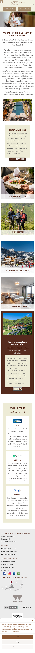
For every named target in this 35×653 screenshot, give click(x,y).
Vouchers (6, 570)
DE (31, 5)
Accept (17, 636)
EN (33, 5)
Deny (17, 642)
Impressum (17, 650)
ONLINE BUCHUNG (24, 8)
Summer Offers (9, 562)
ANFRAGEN (9, 8)
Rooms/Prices (8, 567)
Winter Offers (8, 565)
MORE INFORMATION (17, 188)
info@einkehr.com (10, 551)
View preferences (17, 647)
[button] (32, 621)
